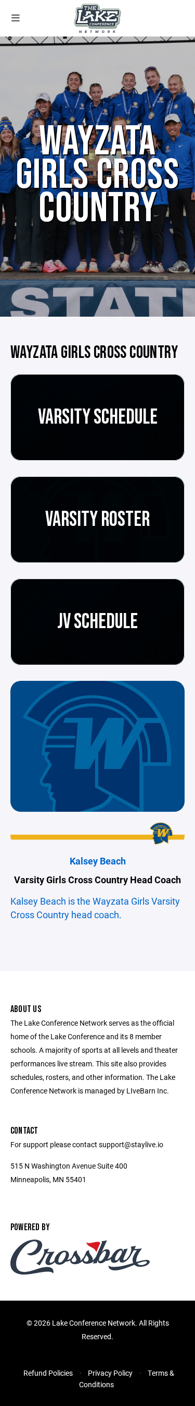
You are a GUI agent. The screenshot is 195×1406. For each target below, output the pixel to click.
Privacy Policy (110, 1373)
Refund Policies (48, 1373)
